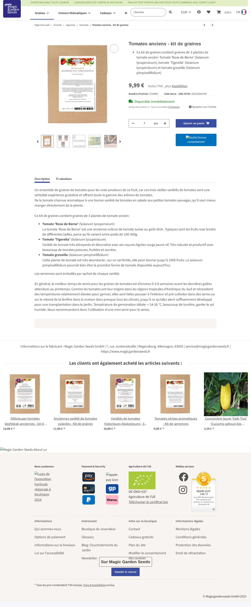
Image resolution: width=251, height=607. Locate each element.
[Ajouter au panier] (38, 38)
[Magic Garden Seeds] (12, 12)
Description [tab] (42, 178)
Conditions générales (191, 537)
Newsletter (89, 558)
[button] (199, 12)
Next (120, 141)
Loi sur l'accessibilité (49, 553)
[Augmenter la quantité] (165, 123)
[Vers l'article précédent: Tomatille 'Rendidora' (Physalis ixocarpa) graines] (204, 25)
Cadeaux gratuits (141, 537)
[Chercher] (170, 12)
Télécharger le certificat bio (148, 502)
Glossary (88, 537)
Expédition (179, 86)
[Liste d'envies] (209, 12)
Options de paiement (50, 537)
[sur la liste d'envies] (114, 48)
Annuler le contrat (125, 571)
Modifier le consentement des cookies (147, 556)
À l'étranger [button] (174, 107)
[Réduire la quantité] (133, 123)
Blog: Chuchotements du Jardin (100, 548)
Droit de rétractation (191, 553)
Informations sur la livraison (55, 545)
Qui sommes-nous (48, 529)
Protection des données (193, 545)
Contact (134, 529)
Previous (38, 141)
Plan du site (137, 545)
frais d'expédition (94, 585)
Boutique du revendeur (99, 529)
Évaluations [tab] (64, 178)
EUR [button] (184, 12)
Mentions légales (188, 529)
